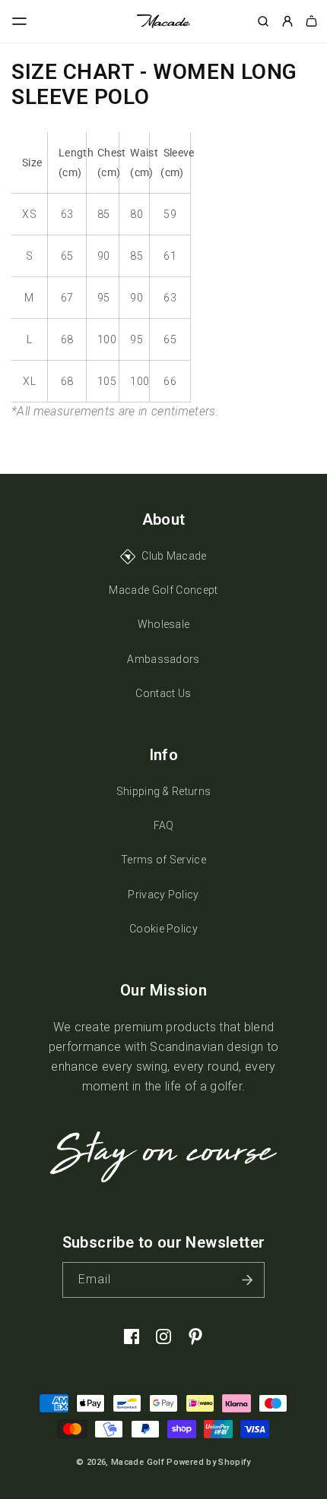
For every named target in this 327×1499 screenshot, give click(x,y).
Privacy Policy (163, 894)
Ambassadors (163, 659)
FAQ (164, 825)
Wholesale (164, 624)
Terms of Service (163, 860)
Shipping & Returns (163, 791)
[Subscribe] (247, 1280)
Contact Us (163, 693)
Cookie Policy (163, 929)
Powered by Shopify (208, 1462)
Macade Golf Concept (163, 590)
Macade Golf (137, 1462)
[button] (20, 21)
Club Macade (174, 556)
